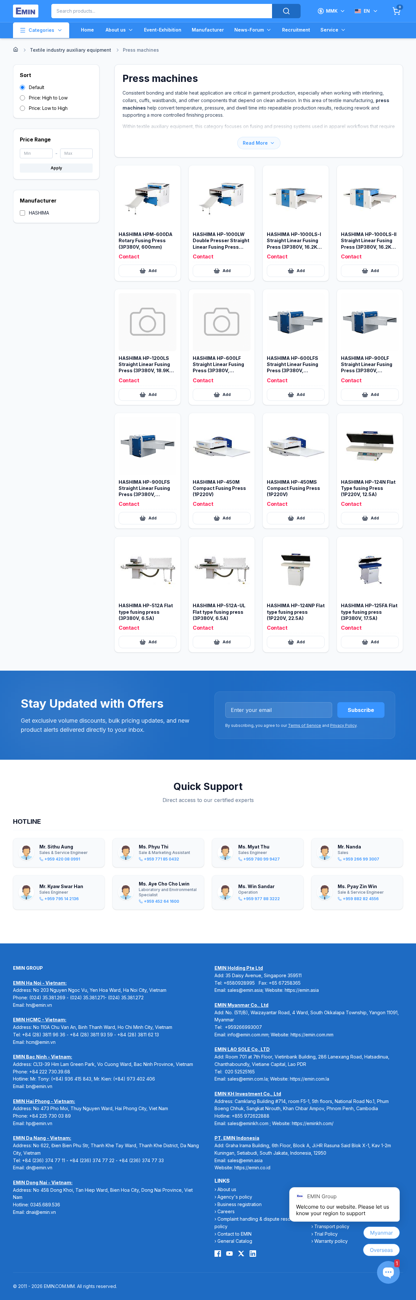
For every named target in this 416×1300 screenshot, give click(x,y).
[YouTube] (229, 1253)
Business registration (239, 1204)
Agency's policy (234, 1197)
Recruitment (296, 30)
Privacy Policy (343, 725)
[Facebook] (217, 1253)
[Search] (286, 11)
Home (87, 30)
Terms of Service (304, 725)
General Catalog (234, 1241)
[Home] (15, 49)
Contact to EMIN (234, 1234)
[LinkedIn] (253, 1253)
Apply (56, 167)
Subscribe (361, 710)
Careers (226, 1211)
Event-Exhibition (162, 30)
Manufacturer (208, 30)
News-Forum (249, 30)
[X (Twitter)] (241, 1253)
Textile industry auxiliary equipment (70, 50)
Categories (41, 30)
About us (116, 30)
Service (329, 30)
